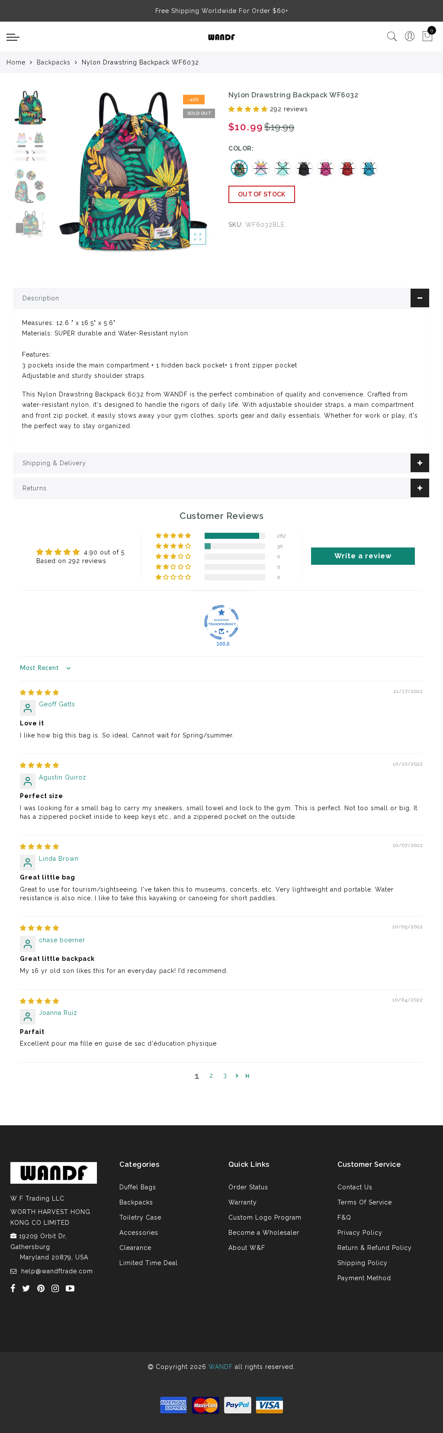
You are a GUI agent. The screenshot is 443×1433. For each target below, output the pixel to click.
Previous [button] (67, 176)
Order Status (248, 1187)
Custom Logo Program (265, 1217)
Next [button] (187, 176)
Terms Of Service (364, 1202)
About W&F (246, 1247)
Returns (34, 488)
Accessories (138, 1232)
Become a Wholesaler (263, 1232)
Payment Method (364, 1278)
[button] (249, 109)
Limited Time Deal (148, 1262)
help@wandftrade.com (57, 1271)
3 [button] (225, 1075)
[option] (133, 171)
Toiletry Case (140, 1217)
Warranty (242, 1202)
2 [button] (211, 1075)
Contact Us (354, 1187)
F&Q (344, 1217)
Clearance (135, 1247)
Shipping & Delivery (54, 463)
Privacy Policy (359, 1232)
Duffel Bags (137, 1187)
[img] (39, 692)
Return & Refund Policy (374, 1247)
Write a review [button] (363, 556)
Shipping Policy (362, 1262)
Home (16, 62)
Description (40, 298)
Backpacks (54, 62)
